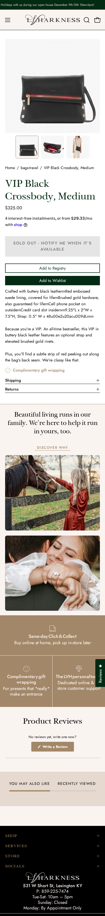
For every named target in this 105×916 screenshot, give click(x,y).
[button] (86, 20)
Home (10, 168)
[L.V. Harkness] (52, 20)
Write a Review (58, 748)
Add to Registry (52, 268)
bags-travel (29, 168)
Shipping (13, 380)
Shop (11, 835)
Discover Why (52, 447)
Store (12, 856)
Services (16, 845)
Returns (12, 389)
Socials (14, 866)
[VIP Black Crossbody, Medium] (27, 147)
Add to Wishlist (52, 280)
